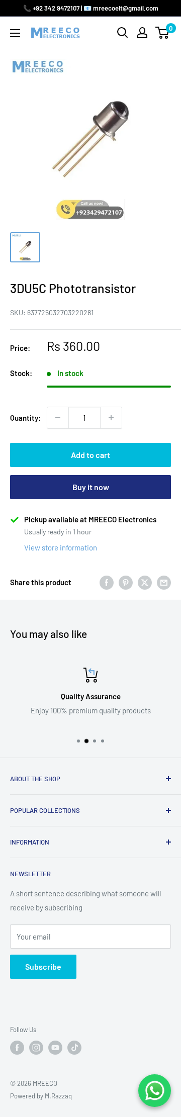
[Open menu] (15, 33)
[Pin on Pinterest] (126, 582)
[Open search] (122, 32)
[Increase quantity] (111, 417)
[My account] (142, 32)
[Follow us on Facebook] (17, 1048)
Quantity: (25, 417)
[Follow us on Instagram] (36, 1048)
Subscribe (43, 966)
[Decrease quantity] (57, 417)
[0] (162, 33)
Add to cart (90, 454)
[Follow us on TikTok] (74, 1048)
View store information (60, 547)
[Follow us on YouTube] (55, 1048)
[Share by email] (164, 582)
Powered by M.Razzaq (41, 1096)
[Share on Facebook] (107, 582)
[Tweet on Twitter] (145, 582)
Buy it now (90, 487)
